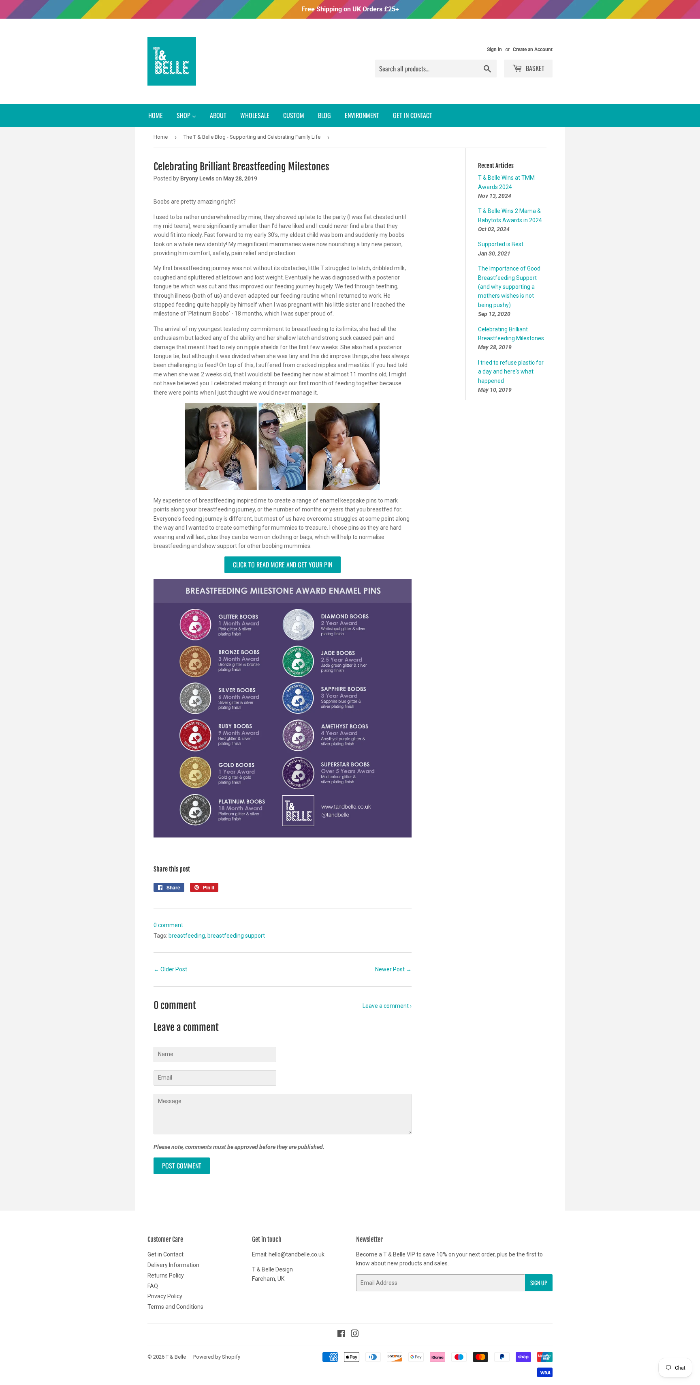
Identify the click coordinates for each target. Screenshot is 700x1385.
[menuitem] (155, 115)
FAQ (152, 1286)
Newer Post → (393, 969)
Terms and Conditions (175, 1306)
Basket (534, 68)
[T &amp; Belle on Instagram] (355, 1334)
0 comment (168, 925)
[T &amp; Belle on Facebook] (341, 1334)
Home (161, 137)
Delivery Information (173, 1265)
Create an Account (533, 49)
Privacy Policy (164, 1296)
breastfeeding (187, 935)
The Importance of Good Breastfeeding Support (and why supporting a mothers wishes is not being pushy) (509, 286)
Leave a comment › (387, 1006)
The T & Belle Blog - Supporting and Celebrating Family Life (252, 137)
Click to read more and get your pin (282, 564)
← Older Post (170, 969)
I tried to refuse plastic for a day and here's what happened (511, 371)
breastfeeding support (236, 935)
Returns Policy (165, 1275)
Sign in (494, 49)
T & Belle (176, 1357)
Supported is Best (500, 244)
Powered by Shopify (216, 1357)
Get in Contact (165, 1254)
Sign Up (538, 1282)
